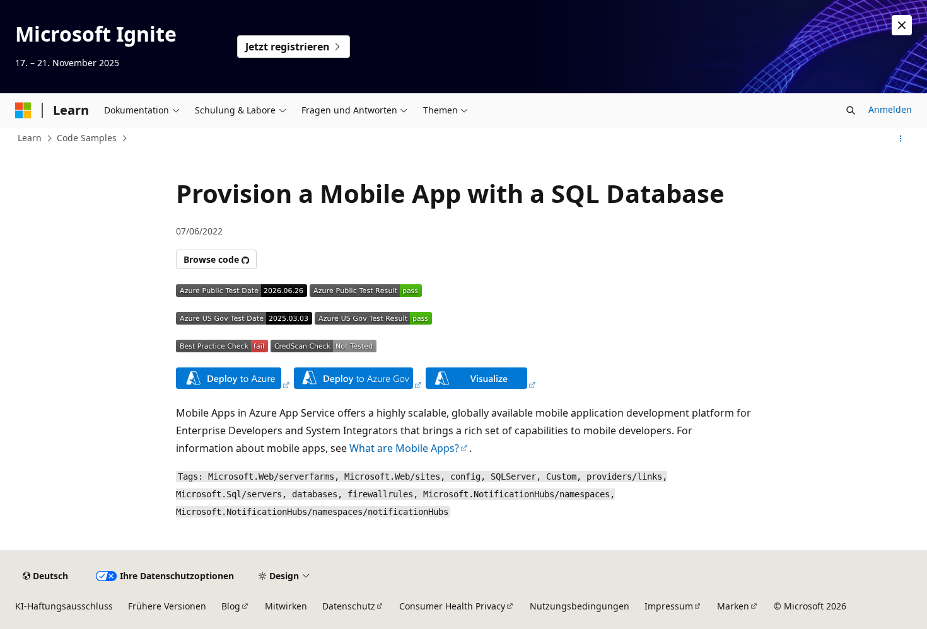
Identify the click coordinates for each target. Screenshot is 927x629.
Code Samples (87, 138)
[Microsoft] (23, 110)
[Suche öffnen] (850, 110)
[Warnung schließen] (902, 25)
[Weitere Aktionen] (901, 139)
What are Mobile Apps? (404, 448)
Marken (733, 606)
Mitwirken (286, 606)
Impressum (668, 606)
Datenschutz (348, 606)
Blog (230, 606)
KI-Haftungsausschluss (64, 606)
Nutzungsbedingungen (579, 606)
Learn (30, 138)
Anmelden (890, 109)
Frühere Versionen (167, 606)
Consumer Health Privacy (452, 606)
